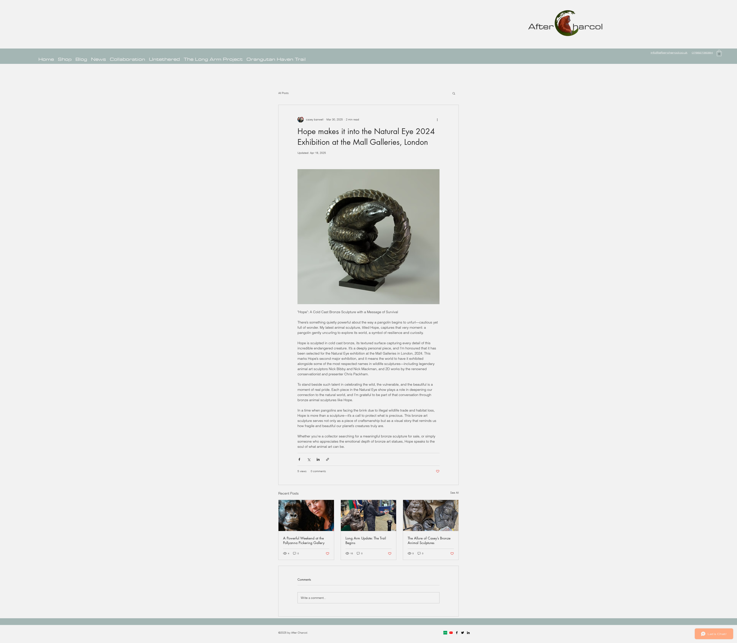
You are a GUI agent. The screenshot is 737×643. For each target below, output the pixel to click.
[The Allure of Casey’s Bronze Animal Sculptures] (431, 515)
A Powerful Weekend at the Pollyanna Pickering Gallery (304, 540)
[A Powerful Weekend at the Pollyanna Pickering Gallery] (306, 515)
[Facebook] (457, 633)
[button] (719, 53)
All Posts (283, 93)
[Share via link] (327, 459)
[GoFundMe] (445, 633)
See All (454, 492)
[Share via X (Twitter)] (309, 459)
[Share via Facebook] (299, 459)
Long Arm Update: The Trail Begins (365, 540)
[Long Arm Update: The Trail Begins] (368, 515)
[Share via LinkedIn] (318, 459)
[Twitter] (462, 633)
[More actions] (437, 119)
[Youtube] (451, 633)
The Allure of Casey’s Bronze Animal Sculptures (429, 540)
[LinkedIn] (468, 633)
